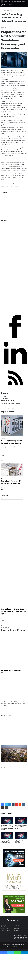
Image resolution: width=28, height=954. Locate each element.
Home (3, 10)
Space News (9, 10)
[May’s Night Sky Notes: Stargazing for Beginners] (21, 835)
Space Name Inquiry (6, 932)
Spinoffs (6, 406)
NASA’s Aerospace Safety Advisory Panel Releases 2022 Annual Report (7, 827)
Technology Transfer (9, 408)
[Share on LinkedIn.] (15, 363)
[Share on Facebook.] (15, 337)
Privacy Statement (5, 930)
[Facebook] (2, 804)
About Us (3, 926)
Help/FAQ (16, 928)
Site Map (16, 930)
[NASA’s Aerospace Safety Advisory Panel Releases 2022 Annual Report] (7, 820)
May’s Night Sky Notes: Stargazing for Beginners (20, 841)
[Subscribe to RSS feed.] (15, 389)
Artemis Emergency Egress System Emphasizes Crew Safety (6, 842)
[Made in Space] (7, 5)
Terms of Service (5, 928)
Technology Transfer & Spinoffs (12, 403)
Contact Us (3, 925)
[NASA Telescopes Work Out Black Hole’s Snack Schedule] (21, 820)
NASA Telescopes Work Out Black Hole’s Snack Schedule (21, 827)
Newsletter (16, 925)
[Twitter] (6, 804)
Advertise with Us (18, 926)
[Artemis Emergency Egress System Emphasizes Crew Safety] (7, 835)
